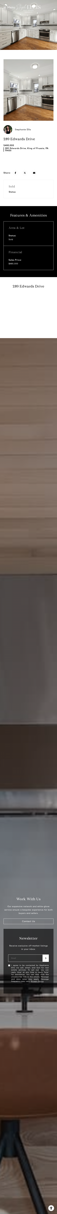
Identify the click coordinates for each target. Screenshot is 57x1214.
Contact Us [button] (28, 921)
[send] (46, 958)
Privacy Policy (37, 981)
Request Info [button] (28, 160)
